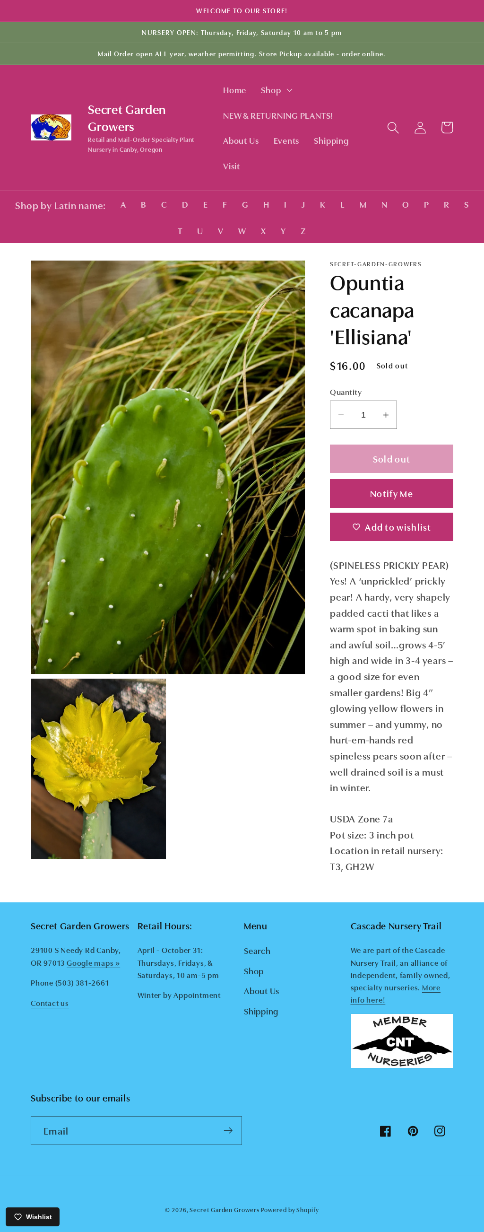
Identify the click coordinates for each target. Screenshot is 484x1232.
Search (257, 950)
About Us (261, 990)
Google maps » (93, 962)
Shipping (261, 1011)
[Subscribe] (228, 1130)
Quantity (346, 391)
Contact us (50, 1002)
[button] (276, 90)
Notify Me (391, 493)
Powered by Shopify (290, 1209)
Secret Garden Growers (224, 1209)
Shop (254, 970)
